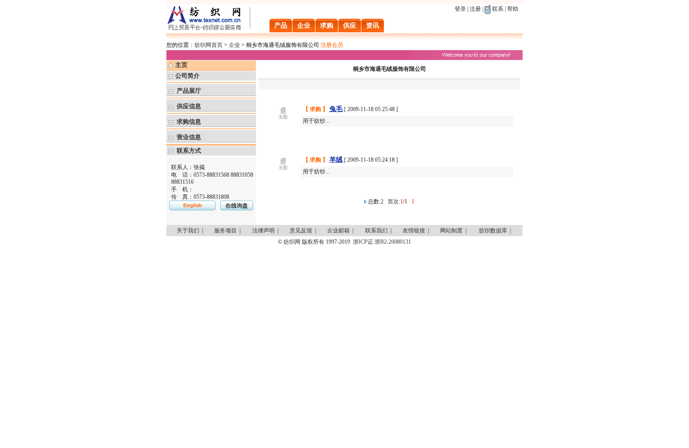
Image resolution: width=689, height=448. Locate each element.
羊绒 (336, 159)
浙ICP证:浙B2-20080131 (382, 242)
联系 (497, 9)
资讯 (372, 25)
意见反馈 (301, 230)
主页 (181, 64)
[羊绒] (283, 179)
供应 (349, 25)
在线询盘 (236, 205)
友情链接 (414, 230)
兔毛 (336, 108)
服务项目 (225, 230)
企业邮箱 (338, 230)
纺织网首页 (209, 45)
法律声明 (263, 230)
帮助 (512, 9)
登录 (460, 9)
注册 (475, 9)
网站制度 (451, 230)
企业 (303, 25)
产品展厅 (189, 90)
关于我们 (188, 230)
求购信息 (189, 121)
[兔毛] (283, 129)
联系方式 (189, 150)
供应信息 (189, 106)
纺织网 (292, 242)
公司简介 (187, 75)
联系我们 (376, 230)
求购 (326, 25)
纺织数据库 (493, 230)
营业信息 (189, 137)
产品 (280, 25)
